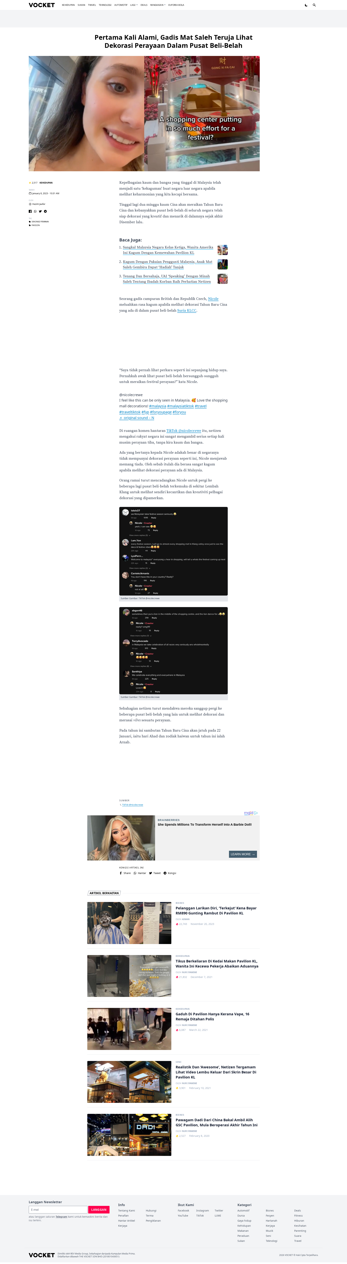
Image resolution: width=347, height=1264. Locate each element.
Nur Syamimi (189, 972)
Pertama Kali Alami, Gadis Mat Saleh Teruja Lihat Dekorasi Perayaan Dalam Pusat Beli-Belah (174, 41)
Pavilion (36, 225)
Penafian (123, 1215)
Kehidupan (68, 4)
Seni (178, 1062)
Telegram (61, 1216)
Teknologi (105, 4)
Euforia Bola (176, 4)
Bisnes (180, 903)
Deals (144, 4)
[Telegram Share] (45, 211)
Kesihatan (300, 1225)
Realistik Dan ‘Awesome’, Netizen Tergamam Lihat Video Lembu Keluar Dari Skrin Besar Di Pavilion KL (216, 1072)
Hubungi (151, 1210)
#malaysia (157, 406)
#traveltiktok (130, 411)
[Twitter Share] (40, 211)
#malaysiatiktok (180, 406)
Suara (297, 1235)
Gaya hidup (244, 1220)
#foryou (179, 411)
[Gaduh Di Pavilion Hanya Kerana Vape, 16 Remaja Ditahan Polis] (129, 1029)
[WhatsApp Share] (35, 211)
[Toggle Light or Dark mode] (306, 5)
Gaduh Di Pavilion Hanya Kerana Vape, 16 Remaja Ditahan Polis (212, 1016)
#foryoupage (161, 411)
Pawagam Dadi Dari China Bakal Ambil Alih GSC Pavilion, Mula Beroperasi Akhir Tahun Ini (217, 1122)
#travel (201, 406)
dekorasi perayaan (40, 222)
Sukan (81, 4)
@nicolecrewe (131, 394)
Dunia (241, 1215)
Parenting (300, 1230)
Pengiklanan (153, 1220)
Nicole (213, 299)
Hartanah (271, 1220)
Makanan (243, 1230)
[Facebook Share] (30, 211)
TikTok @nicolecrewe (183, 431)
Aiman (186, 919)
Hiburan (299, 1220)
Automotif (121, 4)
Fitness (298, 1215)
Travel (92, 4)
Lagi (132, 4)
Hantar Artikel (126, 1220)
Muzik (269, 1230)
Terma (149, 1215)
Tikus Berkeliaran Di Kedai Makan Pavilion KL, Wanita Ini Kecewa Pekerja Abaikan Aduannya (217, 964)
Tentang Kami (126, 1210)
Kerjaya (122, 1225)
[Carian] (314, 5)
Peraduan (243, 1235)
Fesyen (270, 1215)
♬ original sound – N (136, 417)
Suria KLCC (186, 310)
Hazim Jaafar (38, 204)
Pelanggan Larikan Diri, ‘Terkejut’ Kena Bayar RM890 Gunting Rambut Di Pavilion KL (216, 911)
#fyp (145, 411)
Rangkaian (156, 4)
